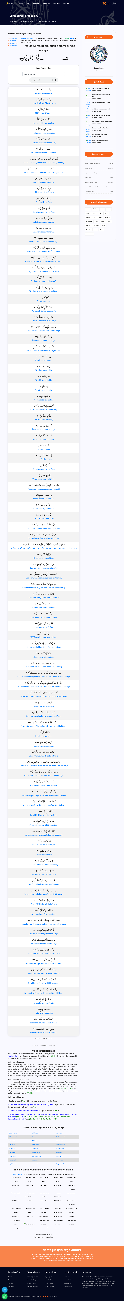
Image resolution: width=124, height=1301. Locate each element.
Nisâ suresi (59, 1133)
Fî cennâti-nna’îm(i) (44, 202)
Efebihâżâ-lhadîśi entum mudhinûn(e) (43, 884)
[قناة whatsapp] (4, 1296)
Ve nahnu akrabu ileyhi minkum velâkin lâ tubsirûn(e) (44, 924)
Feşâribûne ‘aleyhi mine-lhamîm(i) (43, 617)
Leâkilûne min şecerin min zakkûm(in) (43, 598)
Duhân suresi (60, 1148)
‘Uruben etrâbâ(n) (43, 449)
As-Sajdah (12, 1148)
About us (10, 1283)
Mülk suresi (35, 1160)
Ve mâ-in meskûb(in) (43, 390)
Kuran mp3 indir (46, 3)
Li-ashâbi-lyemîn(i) (44, 459)
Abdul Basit (29, 1201)
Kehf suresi (35, 1141)
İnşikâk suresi (13, 1164)
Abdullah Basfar (57, 1201)
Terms (10, 1280)
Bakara (88, 209)
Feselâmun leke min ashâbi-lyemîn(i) (43, 983)
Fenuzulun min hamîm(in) (43, 1003)
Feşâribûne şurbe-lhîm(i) (43, 627)
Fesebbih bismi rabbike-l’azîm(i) (43, 815)
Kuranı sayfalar (49, 1286)
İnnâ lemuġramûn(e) (43, 736)
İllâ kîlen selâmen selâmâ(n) (43, 341)
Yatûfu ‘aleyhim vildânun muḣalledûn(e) (43, 251)
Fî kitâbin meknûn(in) (44, 855)
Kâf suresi (59, 1152)
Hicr (101, 213)
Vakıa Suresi (43, 1045)
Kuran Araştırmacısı (32, 1277)
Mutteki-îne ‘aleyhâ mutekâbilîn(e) (43, 242)
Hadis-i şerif (67, 1283)
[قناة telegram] (4, 1289)
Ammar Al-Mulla (43, 1201)
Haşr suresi (12, 1160)
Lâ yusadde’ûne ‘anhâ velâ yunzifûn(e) (43, 271)
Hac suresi (12, 1144)
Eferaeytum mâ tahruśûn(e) (43, 706)
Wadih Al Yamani (58, 1228)
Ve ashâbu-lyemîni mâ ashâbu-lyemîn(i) (43, 350)
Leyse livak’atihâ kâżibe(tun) (44, 103)
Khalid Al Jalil (43, 1185)
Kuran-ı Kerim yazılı (32, 1280)
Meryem (88, 217)
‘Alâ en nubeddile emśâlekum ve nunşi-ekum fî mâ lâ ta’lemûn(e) (43, 687)
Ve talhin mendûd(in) (43, 370)
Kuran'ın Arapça (49, 1280)
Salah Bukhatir (15, 1201)
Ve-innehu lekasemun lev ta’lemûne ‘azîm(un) (43, 835)
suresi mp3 (13, 45)
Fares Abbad (30, 1216)
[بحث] (87, 37)
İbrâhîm (94, 213)
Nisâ (102, 209)
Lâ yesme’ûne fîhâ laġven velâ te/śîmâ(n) (43, 331)
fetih (109, 221)
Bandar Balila (29, 1185)
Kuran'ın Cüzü (49, 1283)
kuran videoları (67, 1286)
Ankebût (107, 217)
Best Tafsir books (68, 1280)
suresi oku (13, 40)
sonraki (51, 1045)
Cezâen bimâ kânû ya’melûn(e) (43, 321)
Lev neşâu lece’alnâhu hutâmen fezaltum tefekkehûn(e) (43, 726)
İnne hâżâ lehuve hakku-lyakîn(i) (43, 1023)
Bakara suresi (13, 1133)
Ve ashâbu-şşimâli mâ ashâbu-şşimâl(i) (43, 489)
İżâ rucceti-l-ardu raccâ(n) (43, 123)
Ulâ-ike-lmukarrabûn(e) (44, 192)
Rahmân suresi (36, 1156)
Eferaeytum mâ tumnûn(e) (43, 657)
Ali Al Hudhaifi (15, 1216)
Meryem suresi (60, 1141)
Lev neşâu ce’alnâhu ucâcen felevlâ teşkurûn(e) (43, 775)
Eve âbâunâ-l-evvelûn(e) (43, 558)
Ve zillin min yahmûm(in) (43, 509)
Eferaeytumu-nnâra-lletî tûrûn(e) (43, 785)
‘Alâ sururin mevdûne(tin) (43, 232)
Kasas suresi (35, 1144)
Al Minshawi (71, 1216)
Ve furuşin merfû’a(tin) (43, 420)
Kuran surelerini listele (27, 38)
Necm (103, 226)
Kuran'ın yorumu (31, 1283)
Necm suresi (12, 1156)
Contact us (11, 1286)
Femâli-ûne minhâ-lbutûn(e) (43, 607)
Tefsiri (29, 3)
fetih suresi (12, 1152)
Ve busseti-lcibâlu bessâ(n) (44, 133)
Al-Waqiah (66, 38)
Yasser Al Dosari (71, 1228)
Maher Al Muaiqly (43, 1216)
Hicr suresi (12, 1141)
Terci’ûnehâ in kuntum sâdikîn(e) (43, 944)
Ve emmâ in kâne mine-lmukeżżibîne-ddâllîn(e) (43, 993)
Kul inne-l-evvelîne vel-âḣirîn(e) (43, 568)
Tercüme (20, 3)
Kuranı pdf (36, 3)
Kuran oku (66, 3)
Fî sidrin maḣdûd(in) (43, 360)
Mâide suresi (13, 1137)
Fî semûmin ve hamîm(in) (43, 499)
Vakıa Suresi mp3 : (18, 1174)
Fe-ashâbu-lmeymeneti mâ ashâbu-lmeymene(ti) (43, 163)
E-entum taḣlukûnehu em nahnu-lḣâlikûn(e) (44, 667)
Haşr (101, 230)
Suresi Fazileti (14, 43)
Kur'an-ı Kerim (44, 1296)
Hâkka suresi (59, 1160)
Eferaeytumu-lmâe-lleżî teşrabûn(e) (43, 756)
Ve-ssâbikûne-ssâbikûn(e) (43, 182)
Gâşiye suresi (60, 1164)
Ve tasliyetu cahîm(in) (44, 1013)
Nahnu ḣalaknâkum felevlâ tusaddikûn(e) (44, 647)
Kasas (100, 217)
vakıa (95, 230)
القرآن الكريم (48, 1277)
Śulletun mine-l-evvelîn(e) (44, 212)
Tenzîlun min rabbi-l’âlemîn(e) (43, 874)
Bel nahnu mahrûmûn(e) (44, 746)
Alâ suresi (34, 1164)
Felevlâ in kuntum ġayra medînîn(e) (43, 934)
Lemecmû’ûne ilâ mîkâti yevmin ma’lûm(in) (44, 578)
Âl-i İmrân (35, 1133)
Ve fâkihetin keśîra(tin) (43, 400)
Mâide (108, 209)
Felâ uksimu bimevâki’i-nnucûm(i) (43, 825)
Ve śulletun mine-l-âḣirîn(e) (43, 479)
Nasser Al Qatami (44, 1228)
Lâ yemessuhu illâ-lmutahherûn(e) (43, 865)
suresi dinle (13, 38)
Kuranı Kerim (14, 21)
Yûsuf (87, 213)
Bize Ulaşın (10, 3)
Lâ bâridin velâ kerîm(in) (44, 518)
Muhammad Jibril (57, 1216)
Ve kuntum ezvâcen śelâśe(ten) (43, 153)
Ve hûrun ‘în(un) (43, 301)
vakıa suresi (59, 1156)
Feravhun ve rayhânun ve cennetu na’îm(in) (43, 963)
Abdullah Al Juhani (71, 1201)
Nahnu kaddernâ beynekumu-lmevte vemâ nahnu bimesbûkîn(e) (43, 677)
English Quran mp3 (32, 1286)
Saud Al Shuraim (71, 1185)
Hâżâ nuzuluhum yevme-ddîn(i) (43, 637)
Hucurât (88, 226)
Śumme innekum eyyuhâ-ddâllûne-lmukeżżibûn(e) (43, 588)
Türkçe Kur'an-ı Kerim (27, 21)
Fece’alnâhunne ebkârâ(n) (43, 439)
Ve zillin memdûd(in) (43, 380)
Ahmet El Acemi (15, 1185)
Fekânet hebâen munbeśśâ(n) (44, 143)
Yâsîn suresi (35, 1148)
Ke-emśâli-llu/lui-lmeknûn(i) (44, 311)
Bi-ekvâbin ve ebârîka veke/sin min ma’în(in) (43, 261)
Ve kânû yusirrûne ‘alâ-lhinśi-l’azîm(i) (43, 538)
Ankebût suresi (60, 1144)
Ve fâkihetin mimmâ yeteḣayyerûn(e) (43, 281)
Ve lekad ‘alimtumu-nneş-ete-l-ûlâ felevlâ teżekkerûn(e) (44, 696)
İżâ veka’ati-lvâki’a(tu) (43, 93)
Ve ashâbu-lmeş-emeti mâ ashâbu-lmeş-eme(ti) (43, 172)
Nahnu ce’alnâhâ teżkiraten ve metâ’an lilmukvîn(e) (43, 805)
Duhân (102, 221)
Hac (95, 217)
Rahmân (88, 230)
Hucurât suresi (36, 1152)
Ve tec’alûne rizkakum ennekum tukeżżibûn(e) (44, 894)
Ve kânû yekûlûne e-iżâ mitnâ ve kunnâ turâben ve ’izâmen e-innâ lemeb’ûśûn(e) (44, 548)
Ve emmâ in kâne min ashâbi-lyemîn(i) (43, 973)
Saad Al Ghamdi (57, 1185)
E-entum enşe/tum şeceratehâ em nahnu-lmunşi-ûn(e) (44, 795)
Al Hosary (15, 1228)
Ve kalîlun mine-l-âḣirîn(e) (44, 222)
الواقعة (72, 38)
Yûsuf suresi (35, 1137)
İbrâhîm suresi (60, 1137)
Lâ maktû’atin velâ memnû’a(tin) (43, 410)
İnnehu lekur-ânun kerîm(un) (44, 845)
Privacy (10, 1277)
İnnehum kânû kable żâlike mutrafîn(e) (44, 528)
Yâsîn (96, 221)
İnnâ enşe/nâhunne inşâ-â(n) (43, 429)
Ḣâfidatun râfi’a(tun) (43, 113)
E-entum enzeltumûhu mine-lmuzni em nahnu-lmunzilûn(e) (43, 766)
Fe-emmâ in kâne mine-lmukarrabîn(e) (44, 953)
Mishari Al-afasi (29, 1228)
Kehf (106, 213)
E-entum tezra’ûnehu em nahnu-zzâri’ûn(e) (43, 716)
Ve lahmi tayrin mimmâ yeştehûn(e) (43, 291)
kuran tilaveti (56, 3)
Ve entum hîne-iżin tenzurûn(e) (43, 914)
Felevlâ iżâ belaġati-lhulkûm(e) (44, 904)
